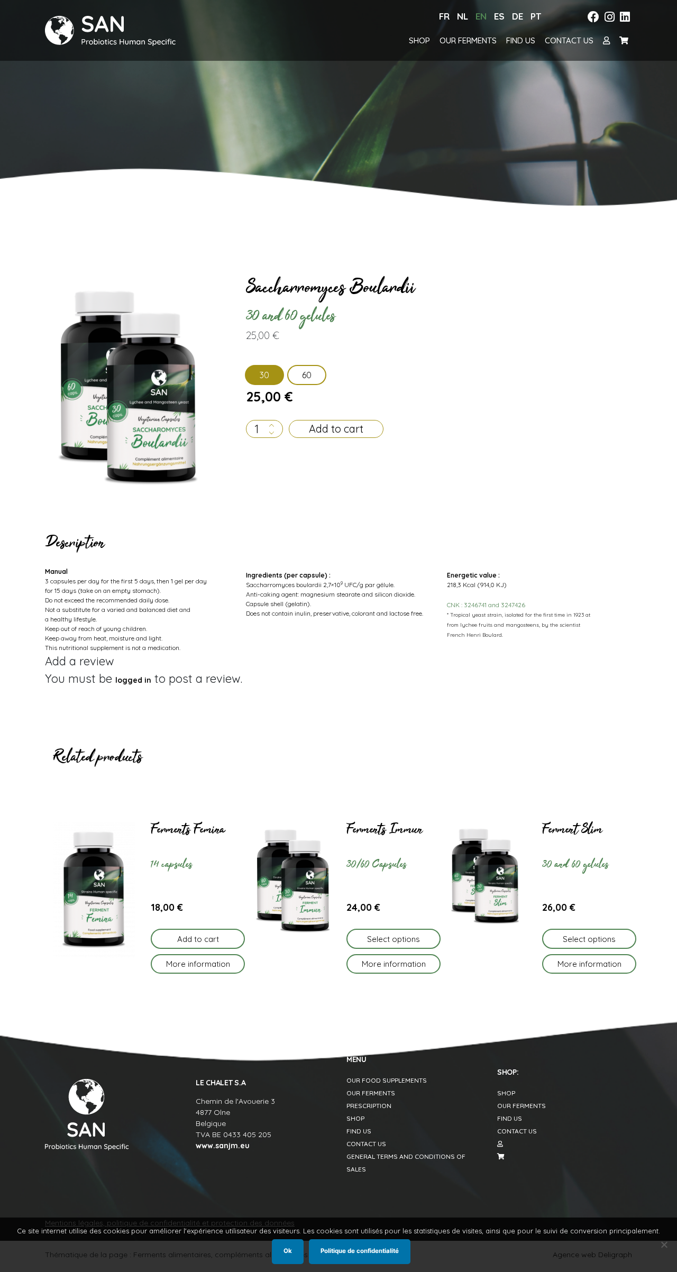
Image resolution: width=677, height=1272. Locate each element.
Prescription (368, 1106)
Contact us (569, 40)
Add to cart (336, 428)
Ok (287, 1251)
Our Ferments (468, 40)
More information (198, 964)
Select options (393, 939)
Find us (520, 40)
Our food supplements (386, 1080)
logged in (133, 680)
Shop (419, 40)
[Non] (663, 1244)
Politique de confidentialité (360, 1251)
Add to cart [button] (198, 939)
